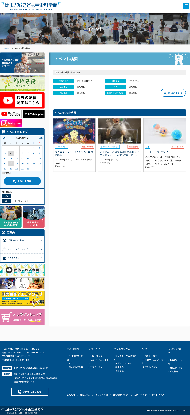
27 (22, 168)
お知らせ (71, 395)
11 (11, 158)
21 (28, 163)
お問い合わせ (140, 395)
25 (11, 168)
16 (39, 158)
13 (22, 158)
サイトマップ (158, 395)
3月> (41, 138)
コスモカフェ (96, 367)
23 (39, 163)
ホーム (7, 48)
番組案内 (119, 367)
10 (5, 158)
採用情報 (174, 371)
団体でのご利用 (76, 367)
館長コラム (85, 395)
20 (22, 163)
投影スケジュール (123, 363)
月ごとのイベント (151, 367)
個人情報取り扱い (121, 395)
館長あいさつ (176, 368)
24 (5, 168)
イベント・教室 (150, 356)
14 (28, 158)
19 (16, 163)
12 (16, 158)
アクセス (73, 363)
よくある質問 (101, 395)
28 (28, 168)
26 (16, 168)
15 (34, 158)
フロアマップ (96, 356)
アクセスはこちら (32, 391)
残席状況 (119, 371)
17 (5, 163)
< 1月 (3, 138)
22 (34, 163)
